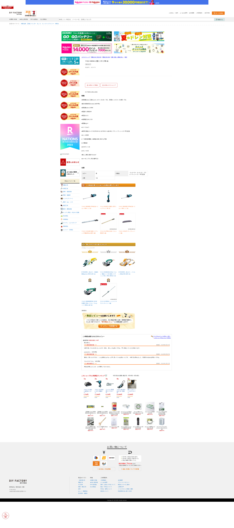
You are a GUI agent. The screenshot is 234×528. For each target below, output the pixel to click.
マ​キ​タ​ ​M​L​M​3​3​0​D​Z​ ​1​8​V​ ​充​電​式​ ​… (121, 391)
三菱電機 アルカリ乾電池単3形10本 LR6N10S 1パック (90, 413)
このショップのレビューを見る (162, 338)
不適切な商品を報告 (92, 92)
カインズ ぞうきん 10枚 (114, 426)
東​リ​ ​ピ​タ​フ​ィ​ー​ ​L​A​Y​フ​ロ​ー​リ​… (132, 391)
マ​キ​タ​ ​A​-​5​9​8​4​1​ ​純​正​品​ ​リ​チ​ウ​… (88, 391)
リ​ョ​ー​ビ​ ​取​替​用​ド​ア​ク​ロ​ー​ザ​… (110, 391)
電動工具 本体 (106, 57)
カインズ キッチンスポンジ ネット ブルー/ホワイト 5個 (161, 428)
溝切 (126, 57)
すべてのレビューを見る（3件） (162, 336)
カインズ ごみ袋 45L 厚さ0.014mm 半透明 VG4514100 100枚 (162, 413)
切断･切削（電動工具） (117, 57)
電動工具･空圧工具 (96, 57)
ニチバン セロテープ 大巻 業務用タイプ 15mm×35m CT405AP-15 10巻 (114, 413)
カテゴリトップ (86, 57)
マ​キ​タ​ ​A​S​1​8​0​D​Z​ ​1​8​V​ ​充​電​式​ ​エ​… (99, 391)
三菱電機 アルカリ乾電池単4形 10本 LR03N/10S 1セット (102, 413)
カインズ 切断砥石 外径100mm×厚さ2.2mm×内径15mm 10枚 (90, 428)
